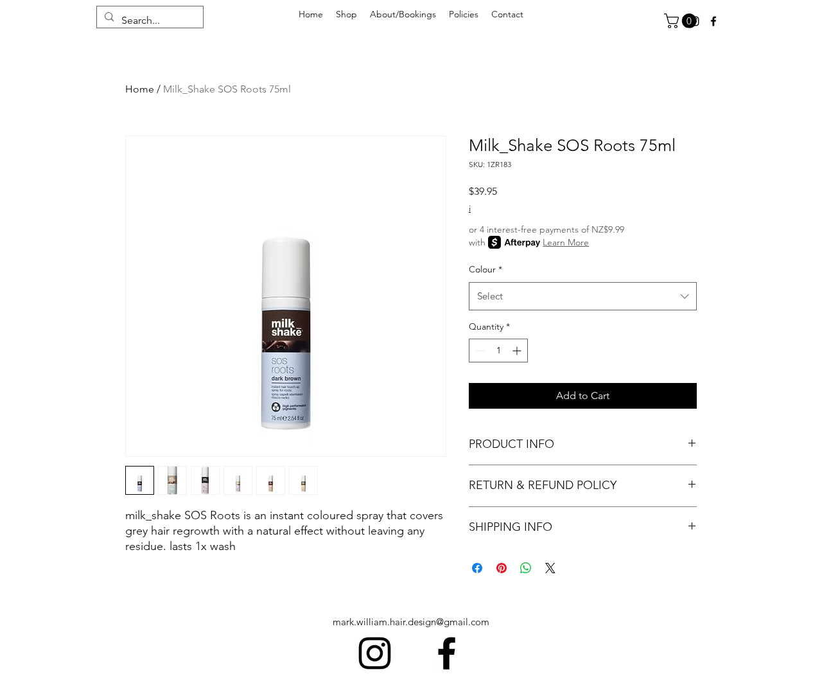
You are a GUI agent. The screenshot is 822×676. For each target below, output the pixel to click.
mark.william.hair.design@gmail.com (411, 622)
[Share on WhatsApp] (526, 568)
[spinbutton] (498, 350)
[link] (682, 20)
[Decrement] (479, 350)
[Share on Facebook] (477, 568)
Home (139, 89)
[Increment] (518, 350)
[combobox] (583, 296)
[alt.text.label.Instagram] (374, 653)
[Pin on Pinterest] (501, 568)
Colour (485, 269)
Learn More (566, 242)
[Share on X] (550, 568)
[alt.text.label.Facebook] (713, 21)
